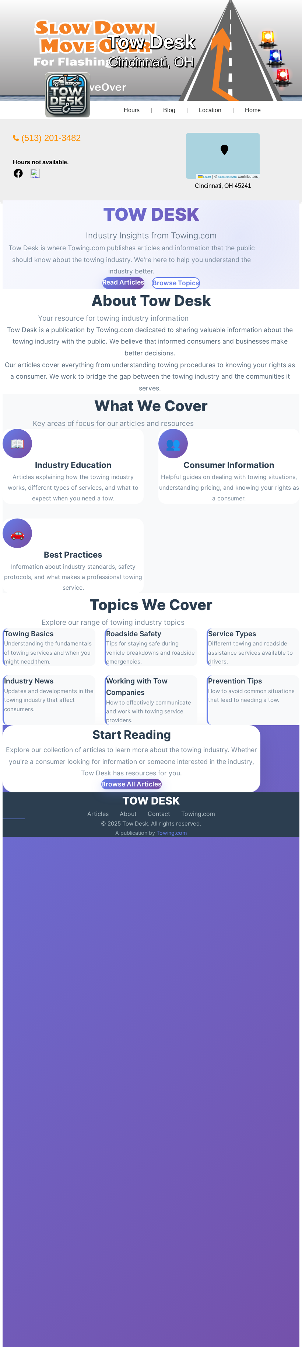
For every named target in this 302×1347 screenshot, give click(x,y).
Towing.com (198, 813)
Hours (132, 110)
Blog (169, 110)
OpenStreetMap (227, 177)
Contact (159, 813)
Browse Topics (175, 283)
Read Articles (123, 282)
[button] (224, 150)
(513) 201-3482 (50, 138)
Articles (98, 813)
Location (210, 110)
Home (253, 110)
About (128, 813)
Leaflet (207, 177)
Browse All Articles (131, 784)
